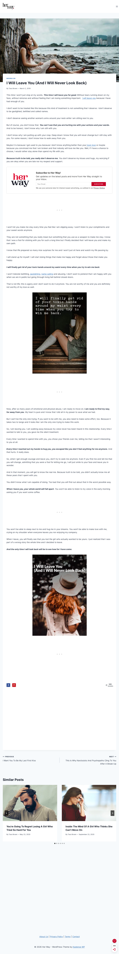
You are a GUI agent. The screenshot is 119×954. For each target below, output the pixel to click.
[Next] (112, 813)
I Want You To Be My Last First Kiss (19, 759)
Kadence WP (79, 947)
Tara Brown (13, 88)
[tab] (54, 843)
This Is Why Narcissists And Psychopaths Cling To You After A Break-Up (91, 760)
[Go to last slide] (6, 813)
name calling (47, 274)
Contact (76, 936)
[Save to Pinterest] (14, 685)
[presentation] (30, 803)
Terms (68, 936)
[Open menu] (117, 6)
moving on (11, 78)
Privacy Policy (56, 936)
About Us (43, 936)
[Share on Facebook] (8, 685)
